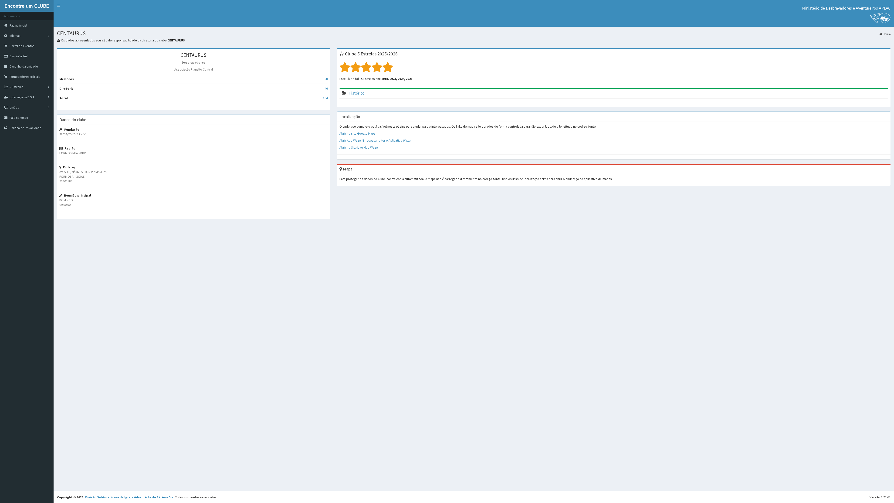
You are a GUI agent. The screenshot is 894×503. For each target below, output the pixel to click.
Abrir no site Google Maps (357, 133)
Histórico (357, 93)
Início (887, 34)
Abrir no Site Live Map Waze (358, 147)
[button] (58, 6)
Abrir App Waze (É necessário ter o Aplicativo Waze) (375, 140)
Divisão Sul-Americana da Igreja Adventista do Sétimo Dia (129, 497)
